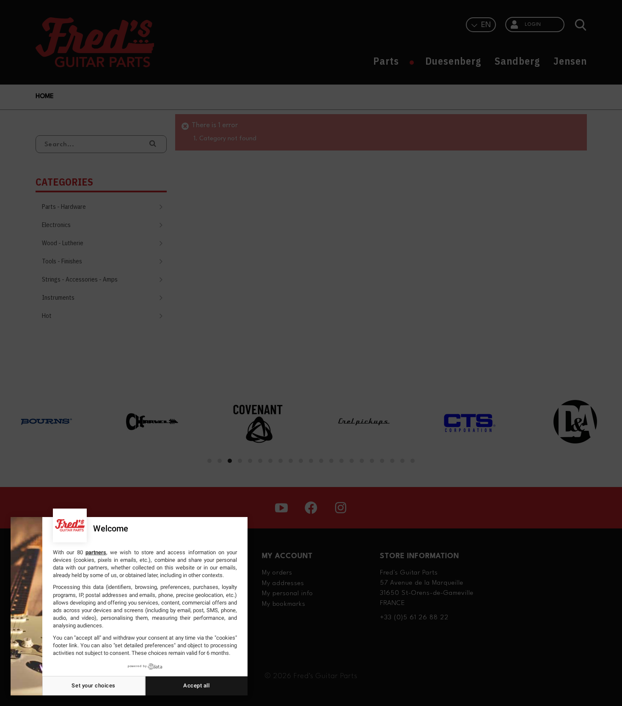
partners (95, 552)
